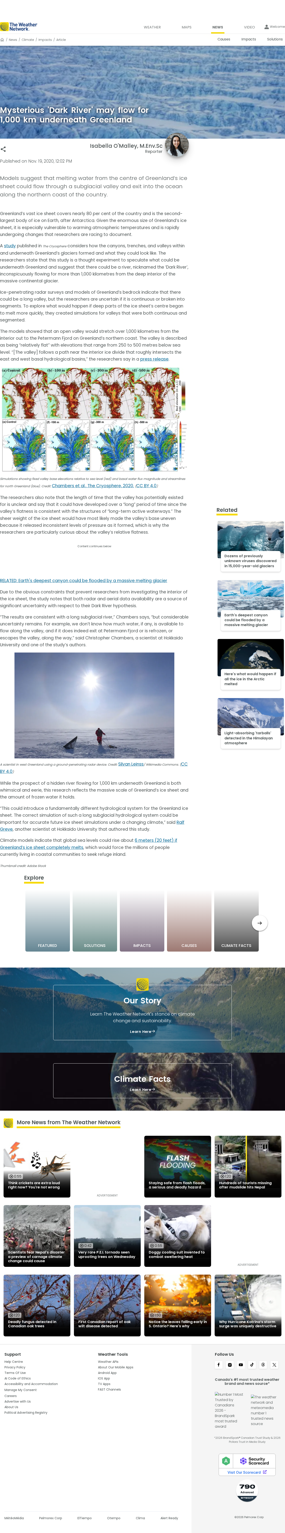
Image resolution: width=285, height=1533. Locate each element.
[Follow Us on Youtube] (240, 1365)
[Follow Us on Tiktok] (252, 1365)
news (13, 40)
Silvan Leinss (131, 764)
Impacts (45, 40)
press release (154, 359)
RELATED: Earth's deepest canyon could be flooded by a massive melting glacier (83, 581)
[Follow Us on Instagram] (229, 1365)
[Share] (3, 149)
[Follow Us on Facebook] (218, 1365)
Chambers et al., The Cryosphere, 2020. (93, 486)
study (10, 246)
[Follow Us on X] (274, 1365)
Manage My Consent (20, 1390)
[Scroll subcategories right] (260, 923)
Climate (28, 40)
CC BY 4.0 (146, 486)
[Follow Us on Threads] (263, 1365)
